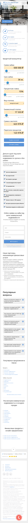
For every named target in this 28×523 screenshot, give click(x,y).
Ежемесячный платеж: (12, 109)
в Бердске (6, 420)
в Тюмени (6, 416)
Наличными (6, 370)
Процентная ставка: (11, 88)
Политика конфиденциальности (10, 518)
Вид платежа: (9, 100)
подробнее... (12, 487)
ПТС (5, 388)
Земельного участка (8, 383)
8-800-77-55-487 (8, 4)
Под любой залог (8, 391)
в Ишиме (6, 410)
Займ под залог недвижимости (11, 437)
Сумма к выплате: (11, 121)
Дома (5, 384)
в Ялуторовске (7, 413)
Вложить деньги (8, 470)
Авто (5, 387)
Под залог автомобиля (9, 373)
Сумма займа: (9, 65)
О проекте (7, 464)
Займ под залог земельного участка (12, 438)
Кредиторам (8, 467)
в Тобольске (6, 412)
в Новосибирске (7, 417)
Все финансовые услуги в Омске (14, 394)
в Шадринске (7, 419)
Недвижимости (7, 380)
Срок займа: (8, 77)
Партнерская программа (10, 469)
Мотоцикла (6, 390)
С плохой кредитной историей (11, 374)
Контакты (7, 466)
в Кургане (6, 415)
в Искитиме (6, 422)
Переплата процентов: (12, 130)
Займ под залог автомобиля (10, 435)
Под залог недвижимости (9, 371)
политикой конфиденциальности (14, 246)
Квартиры (6, 381)
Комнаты (6, 386)
